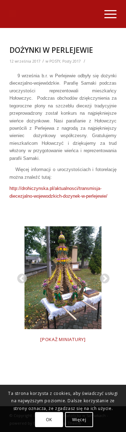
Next (102, 276)
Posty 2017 (71, 61)
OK (49, 420)
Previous (19, 276)
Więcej (79, 420)
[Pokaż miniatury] (63, 339)
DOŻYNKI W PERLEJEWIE (51, 50)
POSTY (54, 61)
